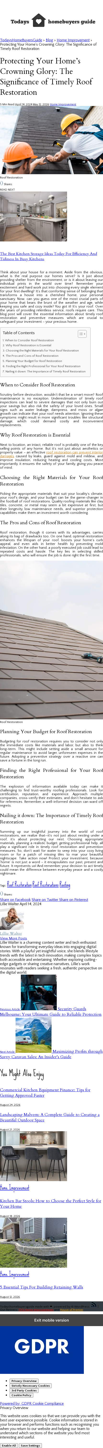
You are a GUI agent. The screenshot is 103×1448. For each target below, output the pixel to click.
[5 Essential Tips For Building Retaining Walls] (33, 1266)
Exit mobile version (51, 1320)
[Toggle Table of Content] (80, 334)
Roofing (65, 884)
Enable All (9, 1445)
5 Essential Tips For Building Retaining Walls (41, 1287)
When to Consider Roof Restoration (29, 340)
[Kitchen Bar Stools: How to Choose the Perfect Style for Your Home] (33, 1180)
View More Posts (13, 938)
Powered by (32, 1403)
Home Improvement (63, 104)
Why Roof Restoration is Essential (28, 345)
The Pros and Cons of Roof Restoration (32, 355)
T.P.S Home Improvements (36, 1309)
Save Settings (30, 1445)
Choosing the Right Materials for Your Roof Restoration (42, 350)
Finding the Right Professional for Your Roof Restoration (43, 366)
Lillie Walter (11, 933)
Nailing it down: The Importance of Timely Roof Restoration (46, 371)
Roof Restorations (46, 884)
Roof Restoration (19, 884)
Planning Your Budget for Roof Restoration (34, 361)
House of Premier (71, 1309)
